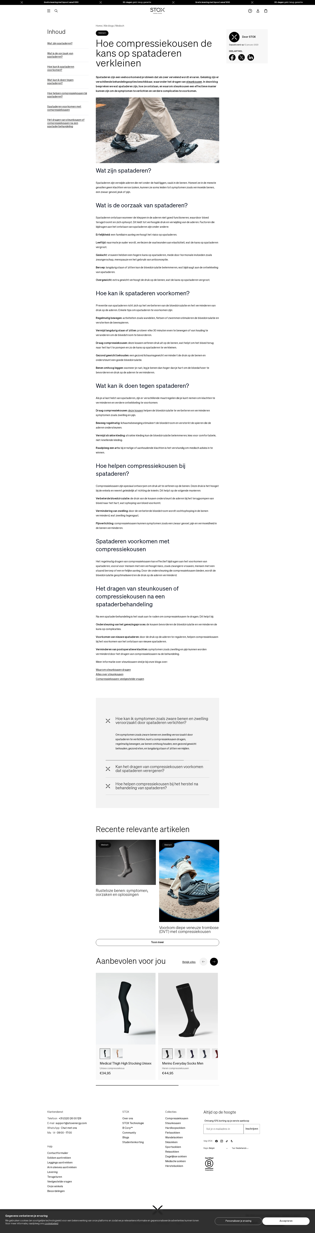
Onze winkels (55, 1186)
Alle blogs (109, 26)
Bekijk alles (189, 962)
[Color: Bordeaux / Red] (217, 1053)
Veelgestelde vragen (59, 1182)
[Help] (250, 11)
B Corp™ (127, 1128)
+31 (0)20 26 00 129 (70, 1118)
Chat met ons (69, 1128)
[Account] (258, 11)
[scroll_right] (210, 1053)
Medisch (120, 26)
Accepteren (286, 1221)
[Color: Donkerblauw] (192, 1053)
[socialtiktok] (227, 1141)
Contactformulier (57, 1153)
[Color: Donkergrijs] (180, 1053)
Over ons (127, 1118)
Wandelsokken (174, 1137)
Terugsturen (54, 1177)
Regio (205, 1148)
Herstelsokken (174, 1166)
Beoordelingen (56, 1191)
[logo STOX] (157, 11)
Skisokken (171, 1142)
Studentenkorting (133, 1142)
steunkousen (194, 82)
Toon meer (157, 942)
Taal (233, 1148)
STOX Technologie (133, 1123)
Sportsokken (173, 1147)
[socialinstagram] (221, 1141)
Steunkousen (173, 1123)
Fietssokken (172, 1133)
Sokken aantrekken (59, 1158)
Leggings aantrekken (60, 1162)
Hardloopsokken (175, 1128)
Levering (52, 1172)
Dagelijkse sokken (176, 1156)
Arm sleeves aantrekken (62, 1167)
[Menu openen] (48, 11)
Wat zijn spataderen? (60, 43)
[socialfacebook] (216, 1141)
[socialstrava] (232, 1141)
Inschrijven (251, 1129)
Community (129, 1133)
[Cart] (266, 11)
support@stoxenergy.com (71, 1123)
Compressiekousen (176, 1118)
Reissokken (172, 1152)
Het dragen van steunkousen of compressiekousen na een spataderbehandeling (65, 123)
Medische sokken (175, 1161)
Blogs (125, 1137)
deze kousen (135, 410)
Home (99, 26)
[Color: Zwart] (105, 1053)
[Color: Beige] (117, 1053)
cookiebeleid (51, 1224)
